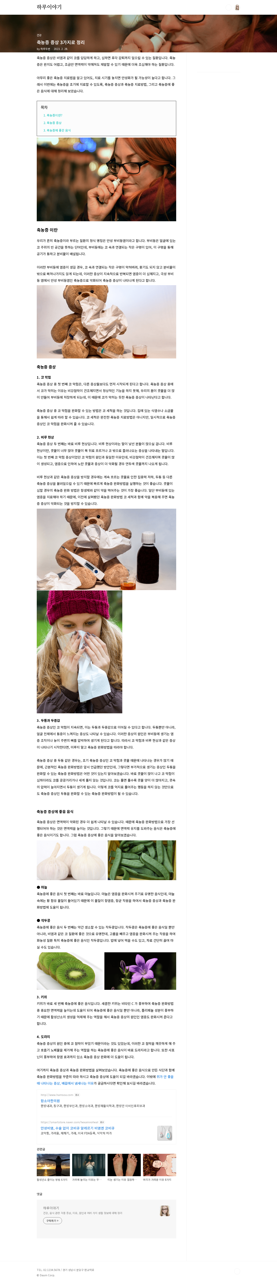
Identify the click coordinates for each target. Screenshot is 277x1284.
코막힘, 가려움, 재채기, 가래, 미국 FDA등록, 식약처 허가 (76, 1133)
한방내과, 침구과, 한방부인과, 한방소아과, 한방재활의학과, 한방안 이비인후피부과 (93, 1105)
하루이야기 (49, 7)
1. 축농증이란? (53, 115)
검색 (228, 7)
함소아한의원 (50, 1100)
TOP (237, 1271)
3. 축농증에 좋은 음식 (57, 130)
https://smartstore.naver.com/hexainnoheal (69, 1122)
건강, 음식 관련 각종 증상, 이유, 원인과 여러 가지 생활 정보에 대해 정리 (82, 1213)
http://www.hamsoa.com (57, 1094)
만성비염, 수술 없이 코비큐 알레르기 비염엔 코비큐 (78, 1128)
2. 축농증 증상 (53, 122)
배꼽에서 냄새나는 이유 (78, 1083)
